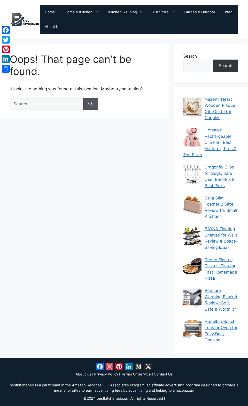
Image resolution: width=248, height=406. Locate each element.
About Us (53, 26)
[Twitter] (6, 40)
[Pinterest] (6, 49)
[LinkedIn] (6, 59)
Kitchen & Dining (122, 12)
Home (50, 12)
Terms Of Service (136, 374)
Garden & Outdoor (199, 12)
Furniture (161, 12)
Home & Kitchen (79, 12)
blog (228, 12)
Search (190, 56)
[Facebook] (6, 30)
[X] (148, 367)
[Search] (90, 104)
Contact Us (163, 374)
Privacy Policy (106, 374)
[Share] (6, 69)
